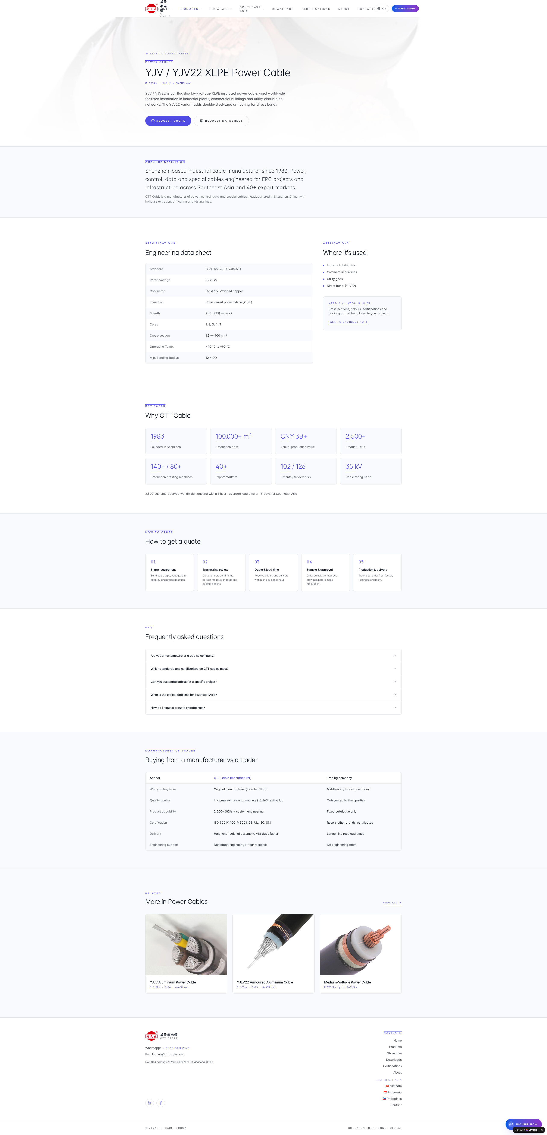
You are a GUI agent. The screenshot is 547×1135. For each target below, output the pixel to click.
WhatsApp (406, 8)
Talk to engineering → (348, 321)
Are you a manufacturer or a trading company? (183, 655)
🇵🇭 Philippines (392, 1098)
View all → (392, 902)
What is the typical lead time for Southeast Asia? (184, 694)
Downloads (283, 8)
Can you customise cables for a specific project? (184, 681)
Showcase (219, 8)
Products (189, 8)
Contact (366, 8)
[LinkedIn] (149, 1103)
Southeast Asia (250, 9)
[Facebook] (160, 1103)
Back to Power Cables (169, 53)
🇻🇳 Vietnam (394, 1086)
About (344, 8)
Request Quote (170, 120)
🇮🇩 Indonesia (393, 1092)
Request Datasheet (224, 120)
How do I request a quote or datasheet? (178, 707)
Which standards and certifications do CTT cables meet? (189, 668)
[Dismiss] (541, 1129)
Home (163, 8)
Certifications (315, 8)
